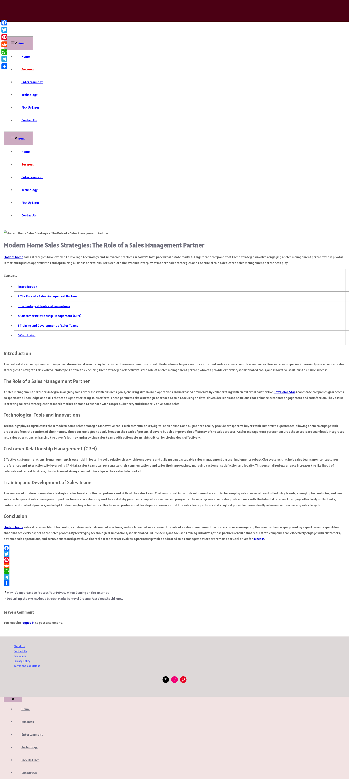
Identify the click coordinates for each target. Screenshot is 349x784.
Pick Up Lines (30, 107)
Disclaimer (20, 656)
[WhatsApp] (174, 571)
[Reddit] (174, 565)
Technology (29, 95)
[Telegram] (174, 577)
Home (25, 56)
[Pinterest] (174, 560)
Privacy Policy (22, 661)
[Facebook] (174, 548)
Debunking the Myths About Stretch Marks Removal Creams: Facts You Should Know (65, 598)
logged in (28, 622)
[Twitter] (174, 554)
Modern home (13, 257)
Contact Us (29, 120)
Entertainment (32, 82)
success (258, 539)
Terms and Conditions (27, 666)
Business (27, 69)
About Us (19, 646)
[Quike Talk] (31, 33)
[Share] (174, 583)
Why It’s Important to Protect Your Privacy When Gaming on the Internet (58, 592)
